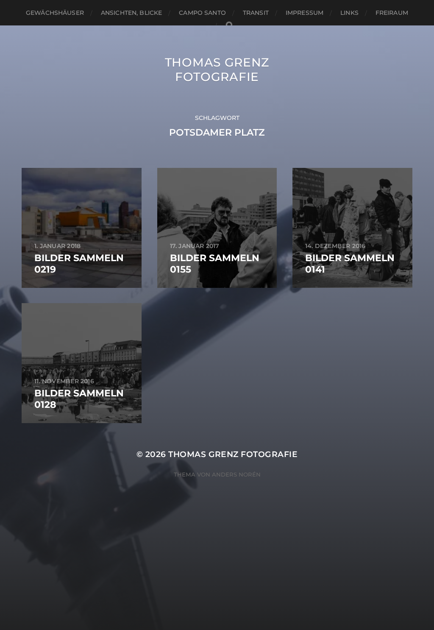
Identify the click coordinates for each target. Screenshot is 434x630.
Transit (256, 13)
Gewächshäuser (55, 13)
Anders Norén (236, 474)
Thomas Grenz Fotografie (217, 69)
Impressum (304, 13)
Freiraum (392, 13)
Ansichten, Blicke (131, 13)
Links (349, 13)
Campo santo (202, 13)
